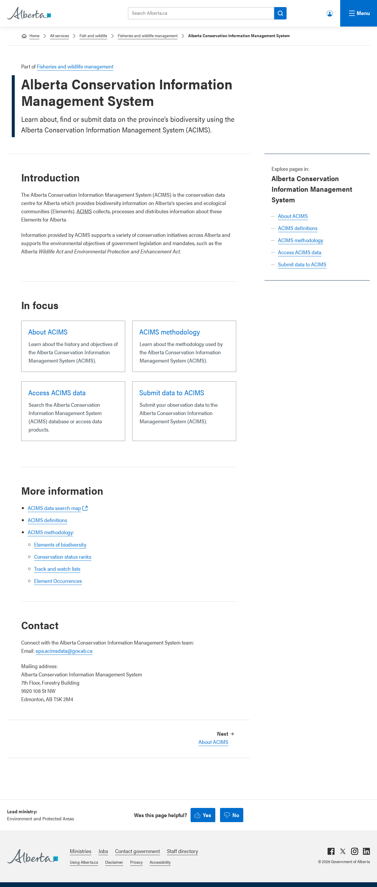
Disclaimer (114, 862)
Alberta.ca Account (330, 12)
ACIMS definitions (298, 228)
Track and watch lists (57, 568)
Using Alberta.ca (84, 862)
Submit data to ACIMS (302, 264)
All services (59, 35)
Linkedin (366, 851)
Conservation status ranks (62, 556)
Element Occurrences (58, 580)
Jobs (103, 851)
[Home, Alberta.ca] (28, 13)
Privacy (136, 862)
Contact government (137, 851)
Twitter (342, 851)
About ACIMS (293, 215)
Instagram (354, 851)
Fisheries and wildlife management (148, 35)
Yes (207, 815)
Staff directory (182, 851)
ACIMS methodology (300, 240)
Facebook (331, 851)
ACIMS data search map (54, 507)
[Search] (280, 13)
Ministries (80, 851)
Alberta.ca (32, 856)
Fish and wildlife (93, 35)
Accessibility (160, 862)
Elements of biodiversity (60, 544)
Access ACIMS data (299, 252)
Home (34, 35)
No (235, 815)
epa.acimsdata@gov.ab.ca (64, 650)
